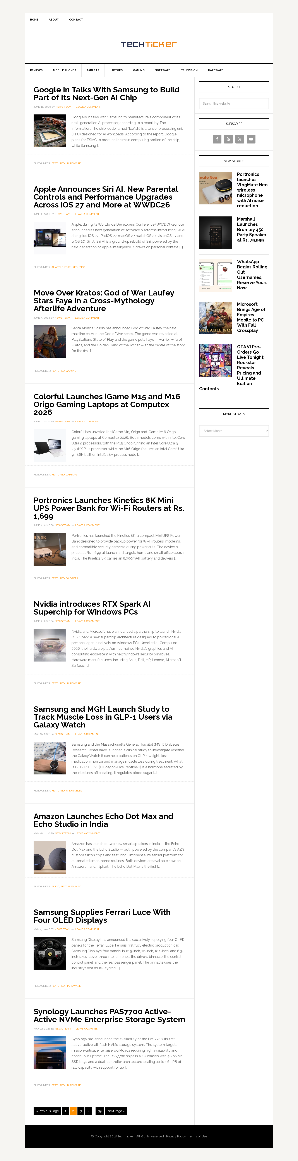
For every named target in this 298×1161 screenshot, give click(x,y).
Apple (59, 267)
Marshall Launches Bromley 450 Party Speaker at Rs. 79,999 (252, 229)
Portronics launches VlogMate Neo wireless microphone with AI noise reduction (252, 190)
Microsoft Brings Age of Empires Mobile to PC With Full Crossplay (251, 317)
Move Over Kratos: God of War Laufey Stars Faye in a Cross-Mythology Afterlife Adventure (104, 300)
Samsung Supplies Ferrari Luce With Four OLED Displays (102, 915)
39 (100, 1111)
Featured (58, 163)
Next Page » (116, 1111)
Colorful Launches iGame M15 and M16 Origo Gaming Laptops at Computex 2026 (107, 404)
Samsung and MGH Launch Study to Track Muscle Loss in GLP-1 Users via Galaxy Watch (103, 716)
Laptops (71, 474)
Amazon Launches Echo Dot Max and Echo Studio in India (103, 820)
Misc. (82, 267)
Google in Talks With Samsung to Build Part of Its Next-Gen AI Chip (107, 93)
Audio (55, 886)
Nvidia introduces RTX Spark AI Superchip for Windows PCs (92, 607)
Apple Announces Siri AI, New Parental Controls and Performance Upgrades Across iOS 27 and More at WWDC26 (106, 196)
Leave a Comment (88, 106)
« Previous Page (47, 1111)
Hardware (73, 163)
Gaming (71, 370)
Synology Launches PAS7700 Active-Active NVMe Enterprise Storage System (109, 1015)
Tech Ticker (149, 45)
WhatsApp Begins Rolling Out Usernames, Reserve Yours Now (252, 274)
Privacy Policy (176, 1136)
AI (52, 267)
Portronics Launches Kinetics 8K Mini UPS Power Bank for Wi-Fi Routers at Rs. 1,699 (109, 508)
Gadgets (72, 578)
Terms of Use (197, 1136)
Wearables (74, 790)
